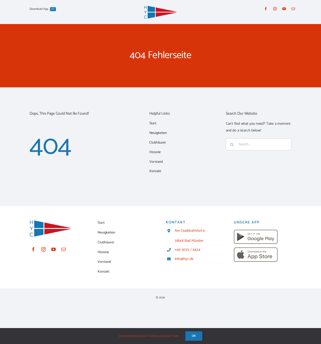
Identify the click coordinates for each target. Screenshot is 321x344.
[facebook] (265, 8)
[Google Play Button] (256, 231)
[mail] (293, 8)
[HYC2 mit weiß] (160, 7)
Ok (194, 336)
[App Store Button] (256, 249)
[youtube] (284, 8)
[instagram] (274, 8)
